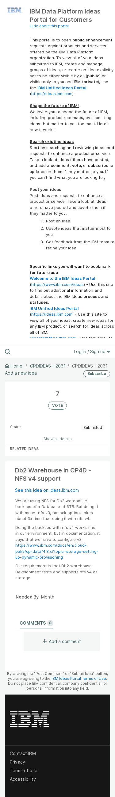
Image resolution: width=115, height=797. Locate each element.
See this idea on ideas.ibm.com (47, 490)
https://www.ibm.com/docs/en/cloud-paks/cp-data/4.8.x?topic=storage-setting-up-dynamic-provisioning (56, 551)
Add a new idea (21, 372)
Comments (36, 623)
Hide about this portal (49, 26)
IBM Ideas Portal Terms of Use (79, 678)
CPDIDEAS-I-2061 (48, 365)
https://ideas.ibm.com (51, 93)
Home (16, 365)
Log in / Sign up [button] (90, 351)
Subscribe (96, 373)
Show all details (58, 439)
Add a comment (65, 641)
